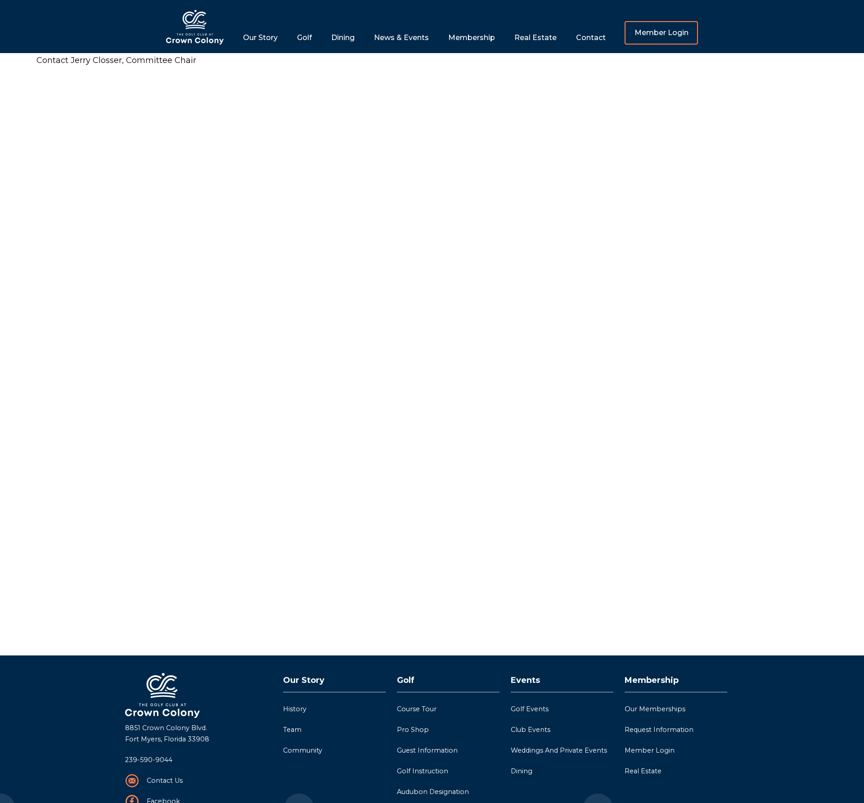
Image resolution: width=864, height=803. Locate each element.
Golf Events (530, 709)
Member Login (661, 32)
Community (302, 750)
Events (525, 680)
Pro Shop (413, 730)
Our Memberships (655, 709)
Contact (591, 37)
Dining (343, 37)
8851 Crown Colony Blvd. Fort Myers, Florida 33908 (167, 734)
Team (292, 730)
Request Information (659, 730)
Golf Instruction (422, 771)
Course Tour (416, 709)
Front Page (195, 27)
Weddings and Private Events (559, 750)
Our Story (303, 680)
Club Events (530, 730)
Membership (652, 680)
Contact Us (165, 780)
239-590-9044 (148, 760)
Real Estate (535, 37)
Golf (405, 680)
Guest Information (427, 750)
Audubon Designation (433, 792)
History (294, 709)
